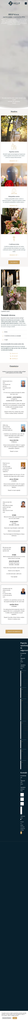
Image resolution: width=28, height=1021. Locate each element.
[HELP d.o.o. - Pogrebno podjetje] (14, 3)
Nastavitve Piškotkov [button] (7, 1018)
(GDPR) (22, 830)
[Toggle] (3, 332)
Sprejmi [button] (14, 1018)
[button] (26, 3)
